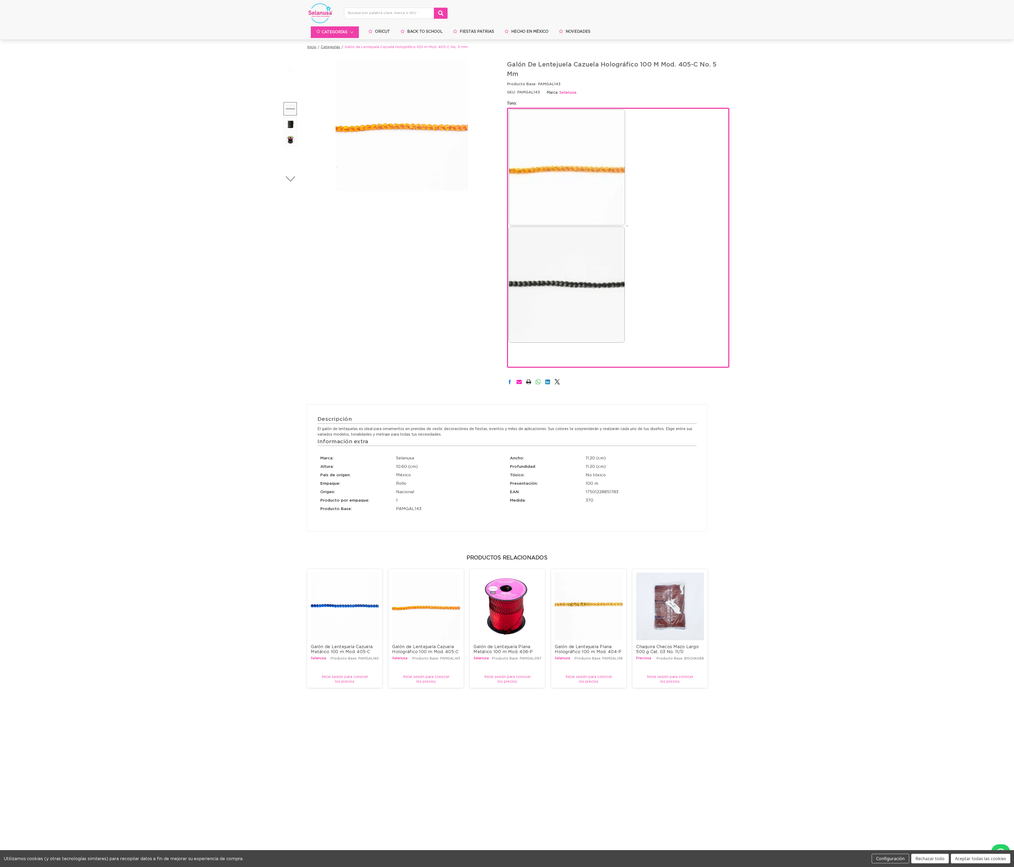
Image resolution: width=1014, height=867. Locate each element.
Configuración (890, 858)
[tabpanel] (345, 628)
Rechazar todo (930, 858)
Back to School (425, 32)
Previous (290, 70)
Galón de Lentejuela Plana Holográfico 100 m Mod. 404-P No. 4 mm (588, 651)
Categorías (335, 32)
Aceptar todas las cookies (980, 858)
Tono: (512, 103)
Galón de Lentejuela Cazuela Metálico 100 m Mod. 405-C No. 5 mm (342, 651)
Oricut (382, 32)
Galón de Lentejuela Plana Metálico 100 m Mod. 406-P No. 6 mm (503, 651)
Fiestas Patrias (477, 32)
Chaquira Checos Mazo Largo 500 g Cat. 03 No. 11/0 (668, 649)
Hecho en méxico (529, 32)
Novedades (578, 32)
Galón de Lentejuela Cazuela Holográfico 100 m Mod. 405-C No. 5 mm (426, 651)
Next (290, 178)
